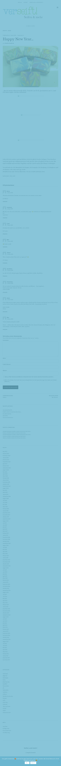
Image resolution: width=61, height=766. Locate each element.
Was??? (33, 762)
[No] (59, 761)
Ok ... (27, 762)
